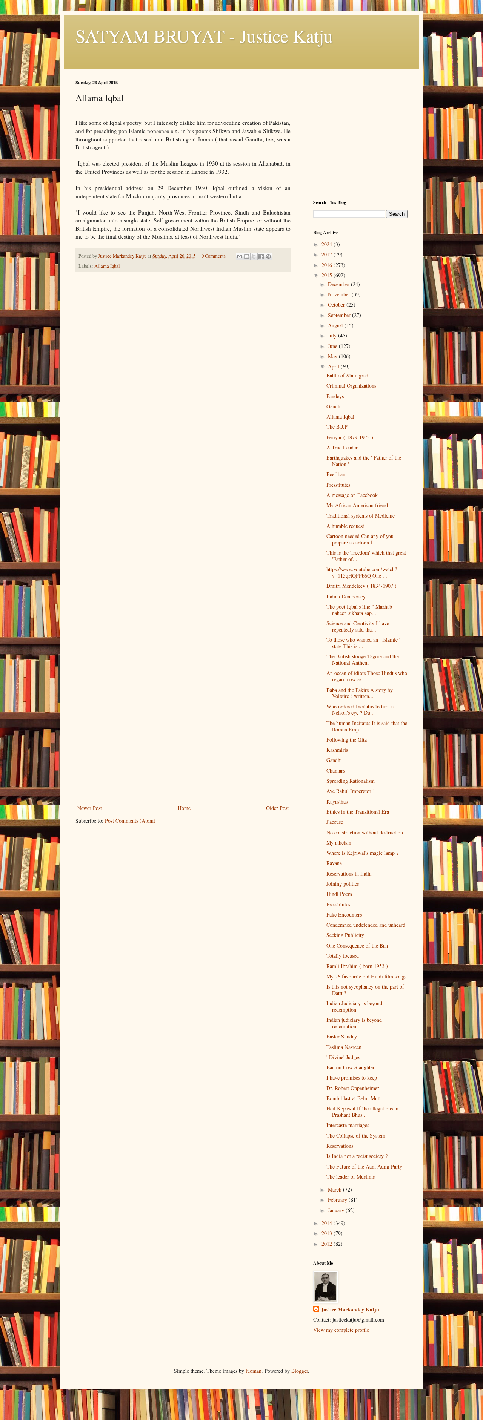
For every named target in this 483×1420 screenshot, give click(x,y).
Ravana (334, 862)
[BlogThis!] (247, 256)
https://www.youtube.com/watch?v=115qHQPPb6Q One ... (361, 572)
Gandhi (334, 406)
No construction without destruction (364, 832)
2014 (327, 1223)
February (338, 1199)
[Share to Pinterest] (268, 256)
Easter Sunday (341, 1036)
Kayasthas (337, 801)
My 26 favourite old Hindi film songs (366, 976)
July (333, 335)
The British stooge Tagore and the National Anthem (362, 659)
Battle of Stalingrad (347, 375)
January (337, 1210)
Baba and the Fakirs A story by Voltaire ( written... (359, 693)
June (333, 346)
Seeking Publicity (345, 934)
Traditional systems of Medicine (360, 515)
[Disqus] (183, 383)
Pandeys (335, 396)
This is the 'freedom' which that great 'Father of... (366, 556)
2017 (327, 254)
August (336, 325)
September (340, 315)
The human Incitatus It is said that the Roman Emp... (366, 726)
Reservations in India (348, 873)
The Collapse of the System (355, 1135)
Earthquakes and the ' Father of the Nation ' (363, 461)
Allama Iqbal (107, 266)
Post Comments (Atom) (130, 820)
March (335, 1189)
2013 (327, 1233)
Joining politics (342, 883)
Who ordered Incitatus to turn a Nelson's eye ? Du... (360, 709)
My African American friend (357, 505)
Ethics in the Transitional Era (357, 811)
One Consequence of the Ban (357, 945)
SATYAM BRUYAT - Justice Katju (204, 35)
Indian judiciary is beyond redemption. (354, 1023)
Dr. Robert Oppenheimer (352, 1088)
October (337, 304)
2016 (327, 264)
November (340, 294)
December (339, 284)
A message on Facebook (352, 494)
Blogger (299, 1370)
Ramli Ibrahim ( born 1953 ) (357, 965)
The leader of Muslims (350, 1176)
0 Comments (214, 256)
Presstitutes (338, 484)
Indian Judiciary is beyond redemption (354, 1006)
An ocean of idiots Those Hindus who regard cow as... (366, 676)
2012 (327, 1243)
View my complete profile (341, 1329)
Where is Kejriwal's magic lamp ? (362, 852)
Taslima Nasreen (343, 1046)
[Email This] (239, 256)
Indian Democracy (346, 596)
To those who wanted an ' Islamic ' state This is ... (363, 643)
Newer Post (89, 807)
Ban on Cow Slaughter (350, 1067)
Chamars (335, 770)
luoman (253, 1370)
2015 (327, 275)
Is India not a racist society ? (357, 1155)
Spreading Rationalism (350, 780)
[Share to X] (254, 256)
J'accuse (334, 821)
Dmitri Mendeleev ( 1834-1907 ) (361, 585)
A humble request (345, 525)
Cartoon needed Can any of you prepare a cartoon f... (360, 539)
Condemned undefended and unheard (365, 924)
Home (184, 807)
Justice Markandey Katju (350, 1309)
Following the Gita (346, 739)
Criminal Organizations (351, 385)
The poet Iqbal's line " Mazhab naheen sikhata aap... (359, 609)
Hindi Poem (339, 893)
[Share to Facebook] (261, 256)
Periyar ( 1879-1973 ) (349, 437)
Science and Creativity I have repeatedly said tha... (357, 626)
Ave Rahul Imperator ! (350, 790)
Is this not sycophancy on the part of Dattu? (365, 990)
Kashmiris (337, 749)
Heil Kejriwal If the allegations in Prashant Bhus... (362, 1111)
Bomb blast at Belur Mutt (353, 1098)
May (333, 356)
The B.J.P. (337, 426)
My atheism (338, 842)
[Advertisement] (183, 746)
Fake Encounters (344, 914)
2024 (327, 244)
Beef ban (335, 474)
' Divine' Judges (343, 1057)
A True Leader (342, 447)
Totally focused (342, 955)
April (334, 366)
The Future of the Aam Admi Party (364, 1166)
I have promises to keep (351, 1077)
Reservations (339, 1145)
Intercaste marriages (347, 1125)
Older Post (277, 807)
